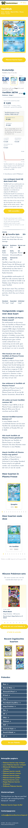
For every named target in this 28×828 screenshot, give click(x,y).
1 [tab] (2, 511)
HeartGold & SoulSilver (11, 703)
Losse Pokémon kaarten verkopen (14, 765)
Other (5, 717)
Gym (4, 699)
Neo (4, 710)
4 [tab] (8, 511)
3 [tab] (6, 511)
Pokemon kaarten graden (11, 777)
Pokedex (7, 12)
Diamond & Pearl (9, 691)
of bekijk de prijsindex (14, 632)
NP (4, 714)
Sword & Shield (8, 732)
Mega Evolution (8, 706)
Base (4, 684)
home (2, 12)
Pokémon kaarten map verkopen (14, 762)
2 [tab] (4, 511)
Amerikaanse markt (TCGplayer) (14, 174)
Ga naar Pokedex (14, 742)
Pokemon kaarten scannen (12, 773)
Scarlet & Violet (8, 729)
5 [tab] (10, 511)
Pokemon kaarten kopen (14, 60)
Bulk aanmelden (14, 211)
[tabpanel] (14, 495)
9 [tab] (19, 511)
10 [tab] (21, 511)
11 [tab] (23, 511)
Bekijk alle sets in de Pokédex (13, 626)
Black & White (14, 12)
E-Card (5, 695)
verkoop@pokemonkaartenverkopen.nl (14, 815)
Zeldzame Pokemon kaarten (12, 786)
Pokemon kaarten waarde (11, 771)
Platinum (6, 721)
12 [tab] (25, 511)
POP (4, 725)
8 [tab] (17, 511)
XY (4, 736)
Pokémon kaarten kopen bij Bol (11, 805)
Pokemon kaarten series (11, 780)
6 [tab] (19, 622)
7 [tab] (22, 622)
